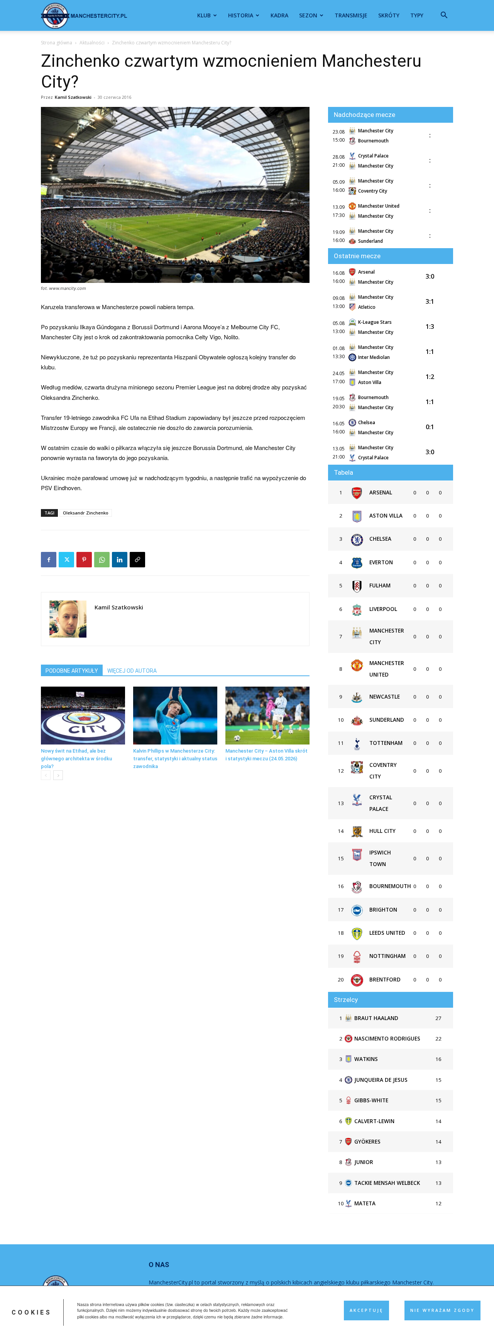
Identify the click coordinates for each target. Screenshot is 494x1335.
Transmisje (351, 15)
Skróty (388, 15)
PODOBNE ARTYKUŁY (72, 671)
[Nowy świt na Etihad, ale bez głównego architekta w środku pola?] (83, 715)
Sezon (308, 15)
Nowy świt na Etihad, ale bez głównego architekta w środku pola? (76, 758)
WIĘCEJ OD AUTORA (132, 671)
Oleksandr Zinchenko (85, 513)
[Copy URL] (137, 559)
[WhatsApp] (102, 559)
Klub (204, 15)
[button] (444, 16)
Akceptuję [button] (366, 1310)
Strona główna (56, 42)
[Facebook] (48, 559)
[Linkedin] (119, 559)
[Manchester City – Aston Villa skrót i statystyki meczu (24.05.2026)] (267, 715)
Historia (240, 15)
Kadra (279, 15)
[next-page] (58, 775)
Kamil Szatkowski (73, 97)
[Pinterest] (84, 559)
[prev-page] (46, 775)
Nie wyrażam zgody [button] (442, 1310)
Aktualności (92, 42)
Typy (416, 15)
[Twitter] (66, 559)
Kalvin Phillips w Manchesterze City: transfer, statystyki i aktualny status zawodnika (175, 758)
